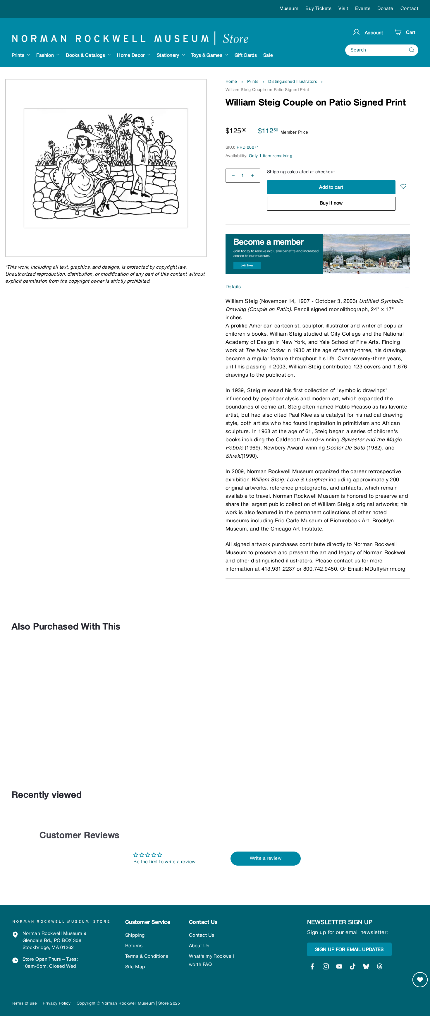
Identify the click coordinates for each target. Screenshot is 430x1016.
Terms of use (24, 1003)
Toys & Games (207, 56)
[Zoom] (106, 91)
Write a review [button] (265, 859)
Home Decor (131, 56)
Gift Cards (246, 56)
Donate (385, 9)
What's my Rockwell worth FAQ (211, 961)
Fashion (45, 56)
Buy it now (331, 203)
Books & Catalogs (86, 56)
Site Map (135, 967)
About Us (199, 946)
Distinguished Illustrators (292, 82)
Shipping (276, 172)
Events (362, 9)
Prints (18, 56)
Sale (268, 56)
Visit (343, 9)
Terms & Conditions (146, 957)
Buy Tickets (318, 9)
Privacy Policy (56, 1003)
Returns (133, 946)
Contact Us (201, 935)
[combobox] (381, 50)
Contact (409, 9)
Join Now (247, 265)
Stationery (168, 56)
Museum (289, 9)
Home (231, 82)
